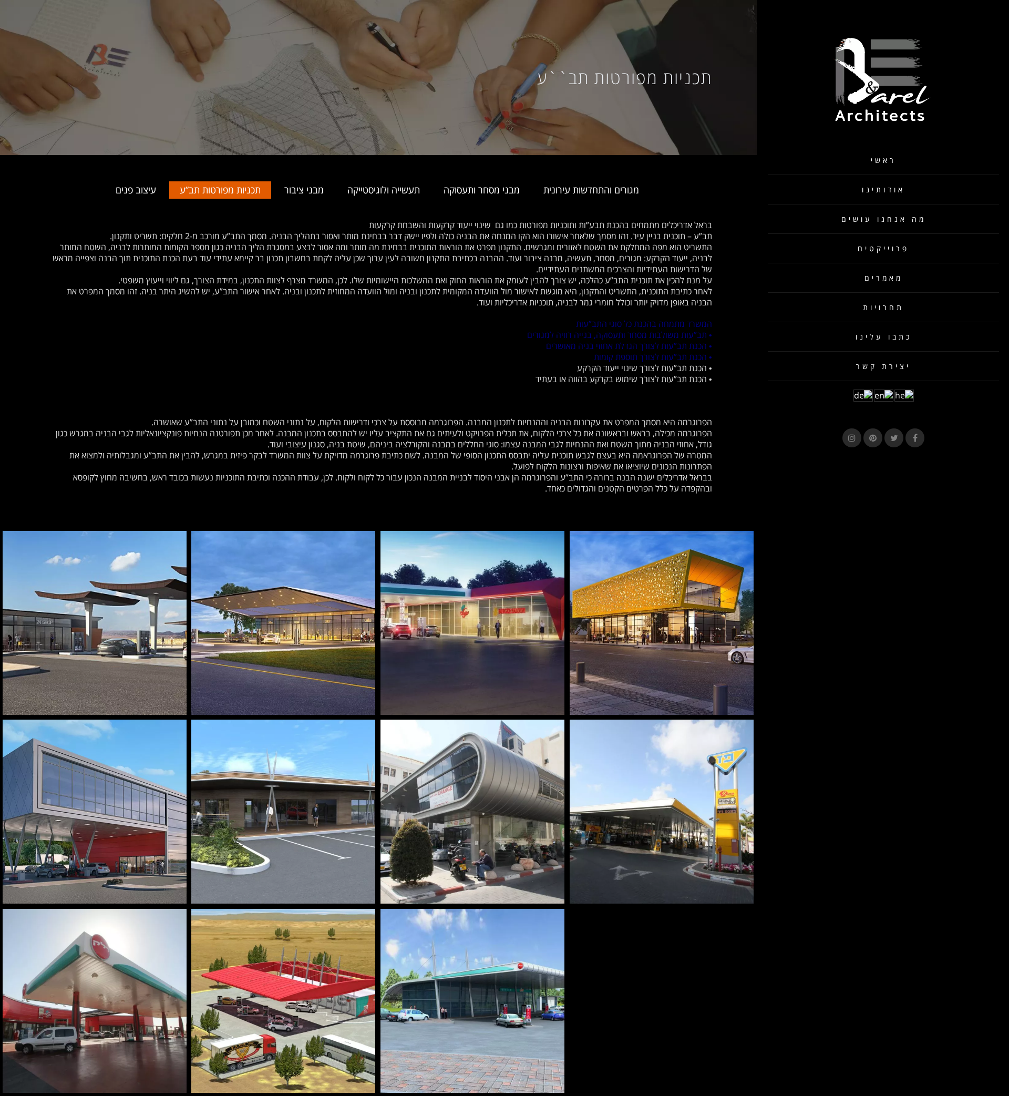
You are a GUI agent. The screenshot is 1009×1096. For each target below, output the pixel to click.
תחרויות (883, 307)
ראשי (883, 160)
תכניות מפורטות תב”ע (220, 189)
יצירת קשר (883, 366)
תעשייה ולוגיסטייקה (383, 189)
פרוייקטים (883, 248)
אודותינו (883, 189)
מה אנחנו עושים (883, 219)
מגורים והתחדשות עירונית (591, 189)
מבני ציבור (304, 189)
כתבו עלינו (884, 337)
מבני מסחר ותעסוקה (482, 189)
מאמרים (883, 278)
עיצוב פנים (136, 189)
